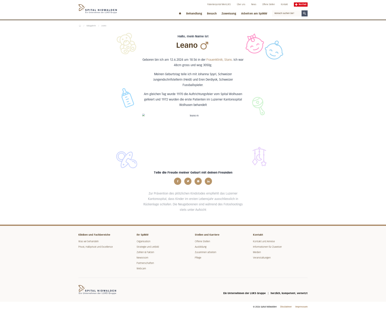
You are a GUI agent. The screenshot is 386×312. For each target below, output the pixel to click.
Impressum (301, 307)
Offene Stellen (268, 4)
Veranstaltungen (262, 257)
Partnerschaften (145, 263)
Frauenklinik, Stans (219, 59)
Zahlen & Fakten (145, 252)
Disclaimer (286, 307)
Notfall (302, 4)
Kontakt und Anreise (264, 241)
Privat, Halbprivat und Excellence (95, 246)
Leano (103, 26)
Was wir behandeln (88, 241)
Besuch (212, 13)
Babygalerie (91, 26)
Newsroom (142, 257)
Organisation (143, 241)
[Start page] (180, 13)
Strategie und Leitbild (148, 246)
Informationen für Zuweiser (267, 246)
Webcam (141, 268)
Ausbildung (200, 246)
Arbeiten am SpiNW (254, 13)
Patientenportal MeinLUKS (219, 4)
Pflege (198, 257)
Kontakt (284, 4)
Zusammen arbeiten (205, 252)
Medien (257, 252)
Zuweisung (228, 13)
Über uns (241, 4)
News (253, 4)
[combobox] (287, 13)
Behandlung (194, 13)
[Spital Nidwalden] (97, 290)
